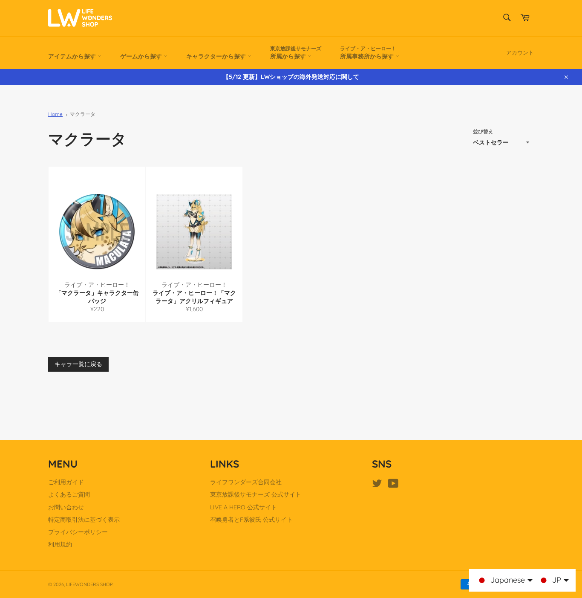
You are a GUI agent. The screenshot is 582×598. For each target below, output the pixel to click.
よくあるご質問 (69, 494)
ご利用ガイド (66, 482)
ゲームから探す (142, 56)
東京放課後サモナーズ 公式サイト (255, 494)
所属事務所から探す (368, 52)
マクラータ (82, 114)
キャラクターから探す (217, 56)
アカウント (520, 52)
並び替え (483, 131)
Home (55, 114)
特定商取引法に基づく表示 (84, 519)
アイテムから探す (73, 56)
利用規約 (60, 544)
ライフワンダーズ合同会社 (246, 482)
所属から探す (295, 52)
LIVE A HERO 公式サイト (243, 507)
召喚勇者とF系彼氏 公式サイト (251, 519)
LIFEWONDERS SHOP (89, 584)
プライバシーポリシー (78, 532)
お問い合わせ (66, 507)
